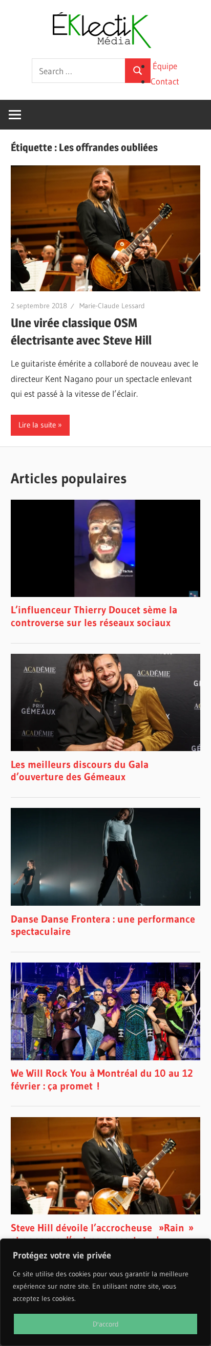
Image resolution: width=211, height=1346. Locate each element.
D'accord (106, 1324)
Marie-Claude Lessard (112, 305)
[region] (105, 1292)
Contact (165, 81)
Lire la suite (37, 425)
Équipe (165, 65)
